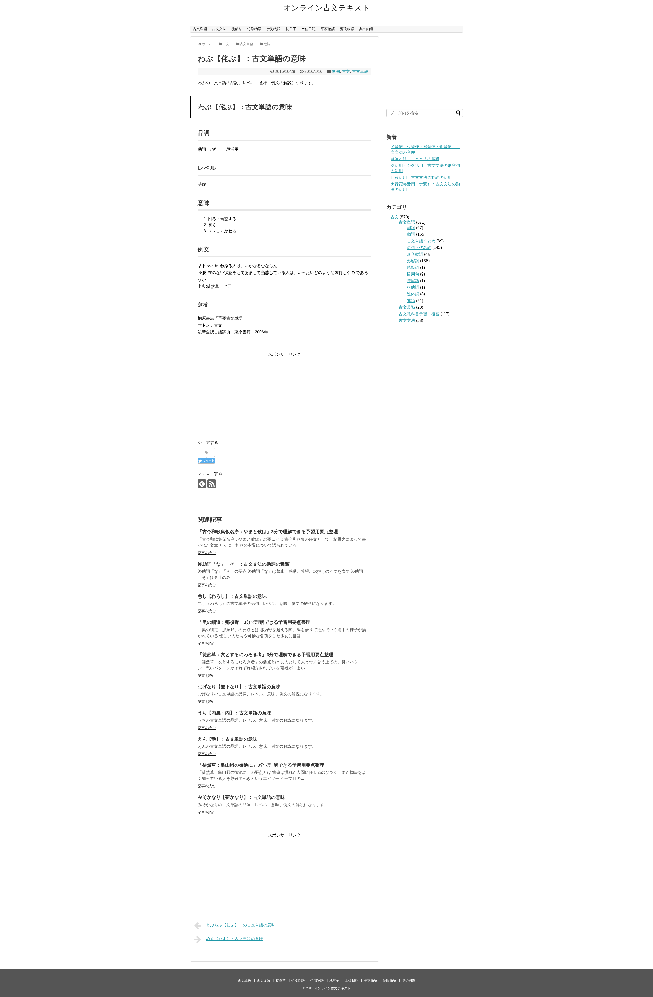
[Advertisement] (284, 393)
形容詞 (413, 261)
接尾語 (413, 281)
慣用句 (413, 274)
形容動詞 (415, 254)
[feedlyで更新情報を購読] (202, 483)
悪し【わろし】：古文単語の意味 (232, 596)
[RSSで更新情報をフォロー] (211, 483)
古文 (346, 71)
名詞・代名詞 (419, 247)
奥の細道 (366, 29)
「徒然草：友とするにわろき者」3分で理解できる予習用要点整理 (265, 654)
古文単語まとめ (421, 241)
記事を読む (207, 553)
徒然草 (236, 29)
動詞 (336, 71)
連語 (411, 300)
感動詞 (413, 267)
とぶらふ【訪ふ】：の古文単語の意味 (240, 925)
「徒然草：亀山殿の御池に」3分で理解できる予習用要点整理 (261, 765)
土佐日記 (308, 29)
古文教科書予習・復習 (419, 314)
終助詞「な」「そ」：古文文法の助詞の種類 (244, 564)
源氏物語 (347, 29)
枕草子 (291, 29)
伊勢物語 (273, 29)
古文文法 (219, 29)
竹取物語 (254, 29)
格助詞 (413, 287)
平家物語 (328, 29)
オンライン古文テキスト (326, 8)
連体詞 (413, 294)
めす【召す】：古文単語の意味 (234, 939)
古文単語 (200, 29)
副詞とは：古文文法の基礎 (415, 159)
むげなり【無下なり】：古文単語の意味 (239, 686)
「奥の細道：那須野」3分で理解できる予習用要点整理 (254, 622)
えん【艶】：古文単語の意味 (227, 739)
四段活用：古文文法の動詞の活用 (421, 177)
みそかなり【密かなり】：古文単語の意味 (241, 797)
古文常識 (407, 307)
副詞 (411, 228)
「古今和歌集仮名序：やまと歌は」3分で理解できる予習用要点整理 (268, 531)
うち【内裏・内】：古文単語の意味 (234, 712)
